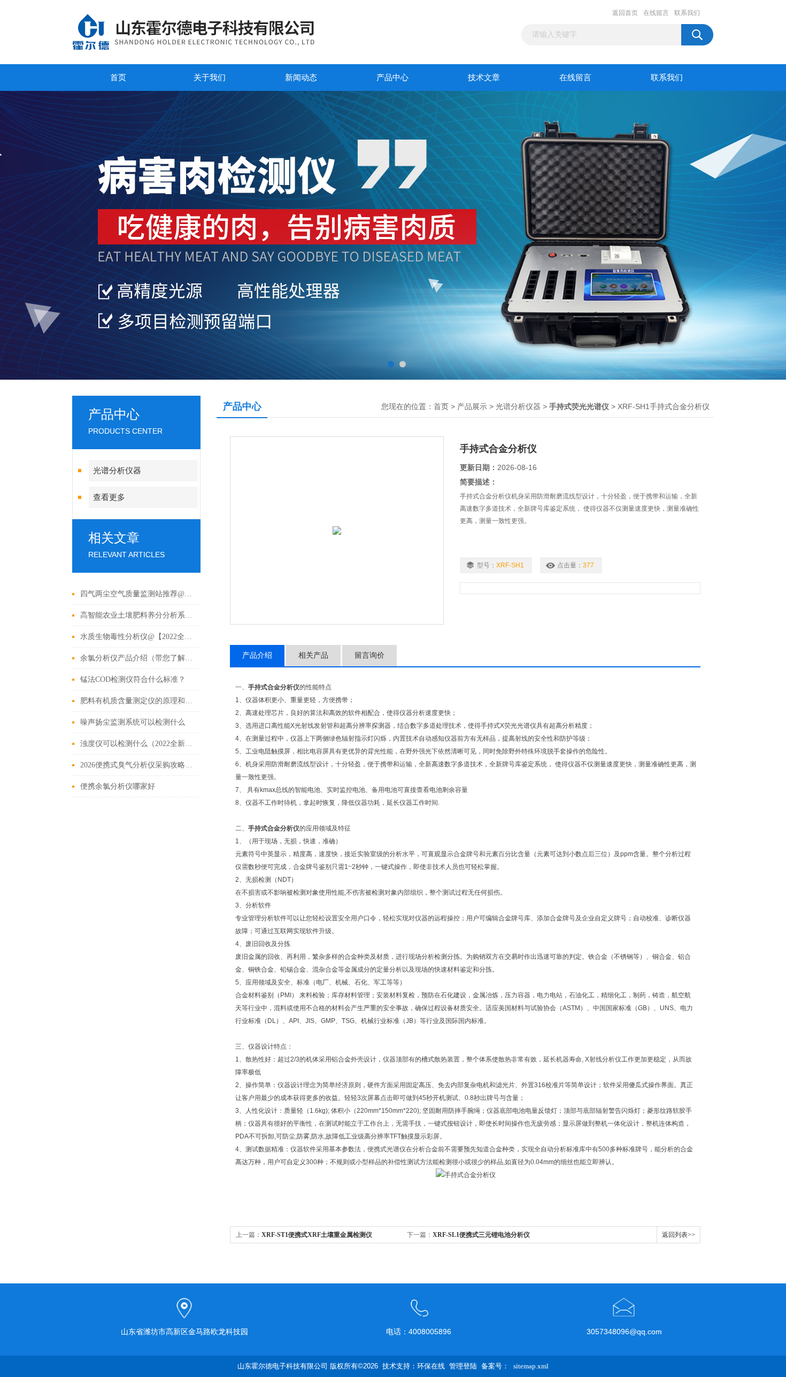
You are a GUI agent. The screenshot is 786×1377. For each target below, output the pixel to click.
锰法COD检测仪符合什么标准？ (133, 679)
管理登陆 (463, 1366)
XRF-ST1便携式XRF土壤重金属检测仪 (316, 1234)
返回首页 (625, 13)
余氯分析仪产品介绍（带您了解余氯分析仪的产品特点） (137, 658)
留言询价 (369, 655)
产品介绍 (257, 655)
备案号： (495, 1366)
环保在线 (431, 1366)
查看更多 (109, 497)
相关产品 (313, 655)
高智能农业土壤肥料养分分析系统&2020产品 (137, 615)
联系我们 (687, 13)
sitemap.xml (531, 1366)
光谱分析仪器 (117, 470)
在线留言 (656, 13)
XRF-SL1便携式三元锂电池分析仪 (481, 1234)
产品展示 (472, 407)
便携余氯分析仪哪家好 (117, 786)
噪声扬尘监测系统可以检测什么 (132, 722)
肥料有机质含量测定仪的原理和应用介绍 (137, 701)
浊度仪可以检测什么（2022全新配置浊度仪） (137, 744)
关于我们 (210, 77)
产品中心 (392, 77)
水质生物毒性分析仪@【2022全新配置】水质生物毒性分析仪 (137, 637)
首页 (118, 77)
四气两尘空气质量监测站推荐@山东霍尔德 (137, 594)
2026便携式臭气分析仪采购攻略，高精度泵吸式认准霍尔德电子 (137, 765)
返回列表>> (678, 1234)
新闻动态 (301, 77)
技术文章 (484, 77)
